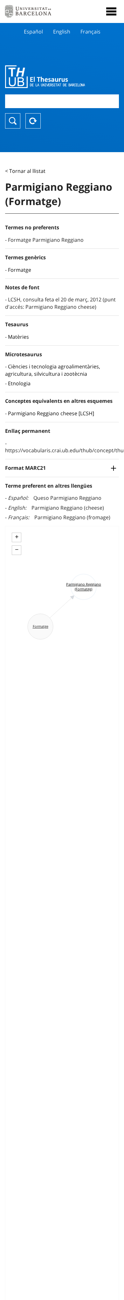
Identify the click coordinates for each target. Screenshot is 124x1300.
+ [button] (16, 537)
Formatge (19, 269)
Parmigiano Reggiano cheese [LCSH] (51, 413)
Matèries (18, 336)
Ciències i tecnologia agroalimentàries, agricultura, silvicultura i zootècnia (52, 370)
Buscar (12, 121)
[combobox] (62, 101)
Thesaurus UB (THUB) (45, 76)
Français (90, 31)
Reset (33, 121)
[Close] (111, 11)
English (61, 31)
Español (33, 31)
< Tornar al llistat (25, 170)
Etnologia (19, 383)
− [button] (16, 549)
